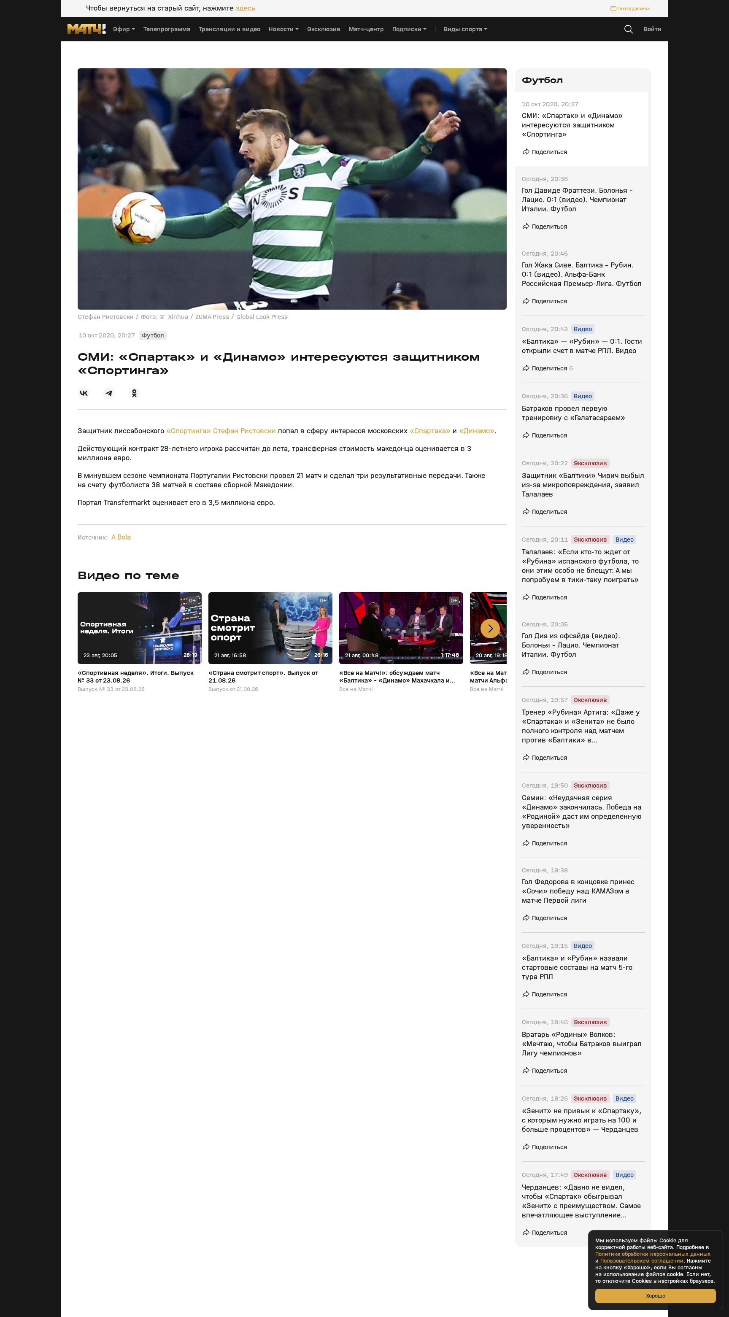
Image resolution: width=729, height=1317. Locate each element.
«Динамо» (476, 430)
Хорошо (655, 1295)
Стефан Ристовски (245, 430)
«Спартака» (430, 430)
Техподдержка (634, 8)
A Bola (121, 537)
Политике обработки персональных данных (652, 1254)
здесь (245, 8)
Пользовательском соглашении (641, 1261)
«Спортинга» (187, 430)
